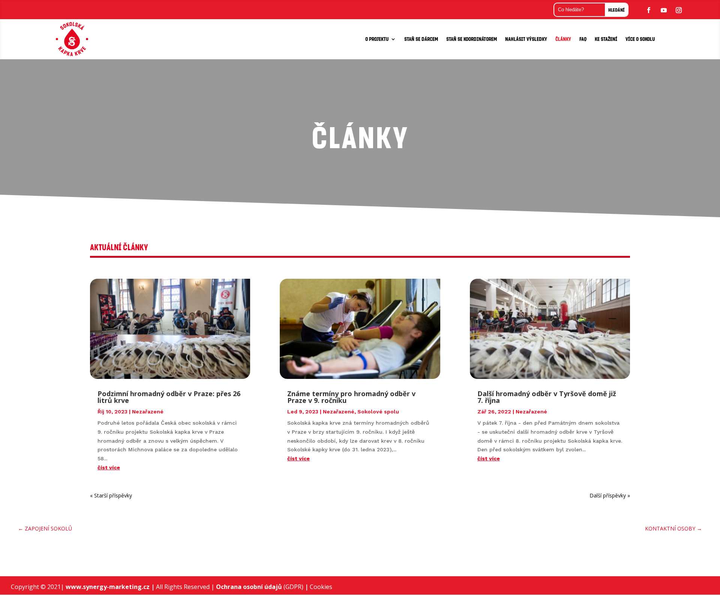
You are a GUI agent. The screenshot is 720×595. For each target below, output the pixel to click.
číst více (109, 467)
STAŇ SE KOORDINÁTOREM (471, 39)
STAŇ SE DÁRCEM (421, 39)
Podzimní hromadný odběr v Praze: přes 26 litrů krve (169, 397)
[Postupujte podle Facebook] (649, 10)
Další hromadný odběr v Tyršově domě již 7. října (546, 397)
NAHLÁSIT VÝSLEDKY (526, 39)
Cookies (321, 587)
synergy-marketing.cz (118, 587)
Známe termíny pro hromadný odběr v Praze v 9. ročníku (351, 397)
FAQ (582, 39)
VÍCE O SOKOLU (640, 39)
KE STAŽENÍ (606, 39)
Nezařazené (148, 412)
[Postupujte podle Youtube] (664, 10)
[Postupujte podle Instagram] (679, 10)
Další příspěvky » (610, 495)
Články (563, 39)
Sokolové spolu (378, 412)
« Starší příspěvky (111, 495)
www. (74, 587)
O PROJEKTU (376, 39)
